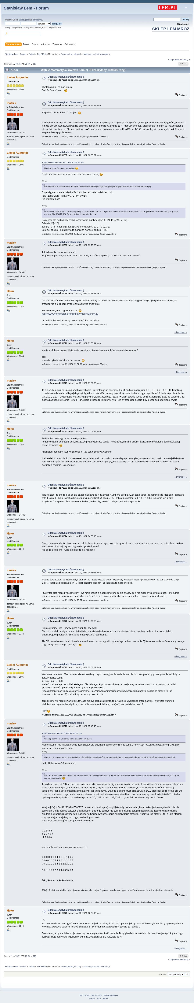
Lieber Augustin (17, 77)
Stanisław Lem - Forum (26, 8)
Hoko (10, 291)
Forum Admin (67, 54)
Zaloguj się (24, 20)
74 (29, 64)
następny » (185, 59)
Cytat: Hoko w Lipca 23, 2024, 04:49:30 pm (62, 733)
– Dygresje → (180, 332)
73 (26, 64)
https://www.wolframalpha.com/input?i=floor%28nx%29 (70, 314)
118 (34, 64)
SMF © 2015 (96, 995)
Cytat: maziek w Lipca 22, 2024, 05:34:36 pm (63, 162)
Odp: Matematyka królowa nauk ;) (66, 77)
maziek (11, 103)
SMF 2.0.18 (84, 995)
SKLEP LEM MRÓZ (170, 29)
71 (19, 64)
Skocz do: (162, 974)
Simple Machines (110, 995)
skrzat (77, 54)
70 (16, 64)
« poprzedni (173, 59)
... (14, 64)
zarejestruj (37, 20)
